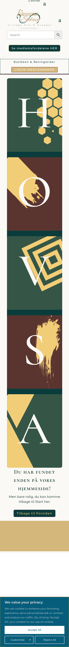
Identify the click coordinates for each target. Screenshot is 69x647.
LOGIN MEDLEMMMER (34, 69)
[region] (34, 622)
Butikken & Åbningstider (34, 62)
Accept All (34, 630)
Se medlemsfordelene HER (34, 48)
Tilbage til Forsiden (34, 513)
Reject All (49, 639)
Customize (18, 639)
